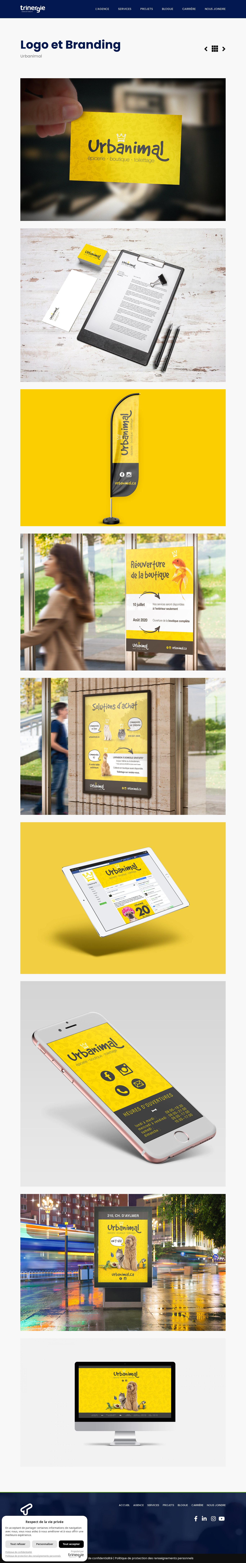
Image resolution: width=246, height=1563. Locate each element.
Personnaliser (44, 1544)
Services (153, 1505)
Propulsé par (77, 1551)
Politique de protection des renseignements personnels (154, 1558)
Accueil (124, 1505)
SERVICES (124, 9)
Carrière (197, 1505)
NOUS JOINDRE (215, 9)
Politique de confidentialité (94, 1558)
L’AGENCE (102, 9)
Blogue (183, 1505)
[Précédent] (208, 49)
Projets (168, 1505)
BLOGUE (167, 9)
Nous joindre (216, 1505)
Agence (138, 1505)
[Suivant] (222, 49)
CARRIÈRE (189, 9)
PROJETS (146, 9)
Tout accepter (71, 1544)
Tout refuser (17, 1544)
